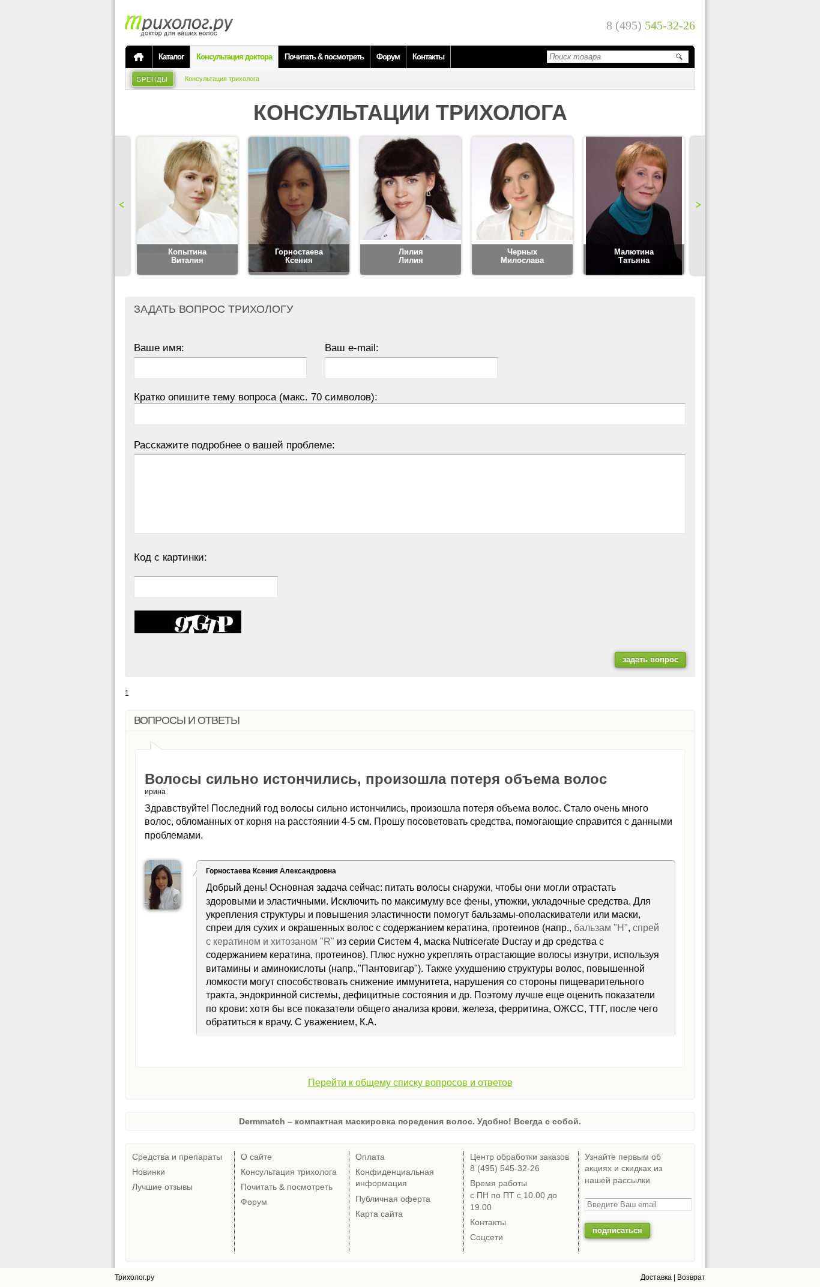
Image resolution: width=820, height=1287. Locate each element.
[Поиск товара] (679, 56)
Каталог (171, 56)
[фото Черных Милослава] (522, 206)
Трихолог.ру (134, 1277)
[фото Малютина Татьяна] (634, 206)
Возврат (691, 1277)
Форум (388, 56)
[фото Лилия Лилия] (410, 206)
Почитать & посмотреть (324, 56)
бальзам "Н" (601, 928)
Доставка (656, 1277)
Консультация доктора (234, 56)
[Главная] (138, 57)
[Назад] (124, 205)
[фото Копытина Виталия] (187, 206)
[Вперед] (696, 205)
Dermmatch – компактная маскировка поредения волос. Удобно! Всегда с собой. (410, 1121)
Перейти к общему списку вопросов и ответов (410, 1083)
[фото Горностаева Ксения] (299, 206)
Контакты (428, 56)
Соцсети (486, 1237)
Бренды (153, 79)
